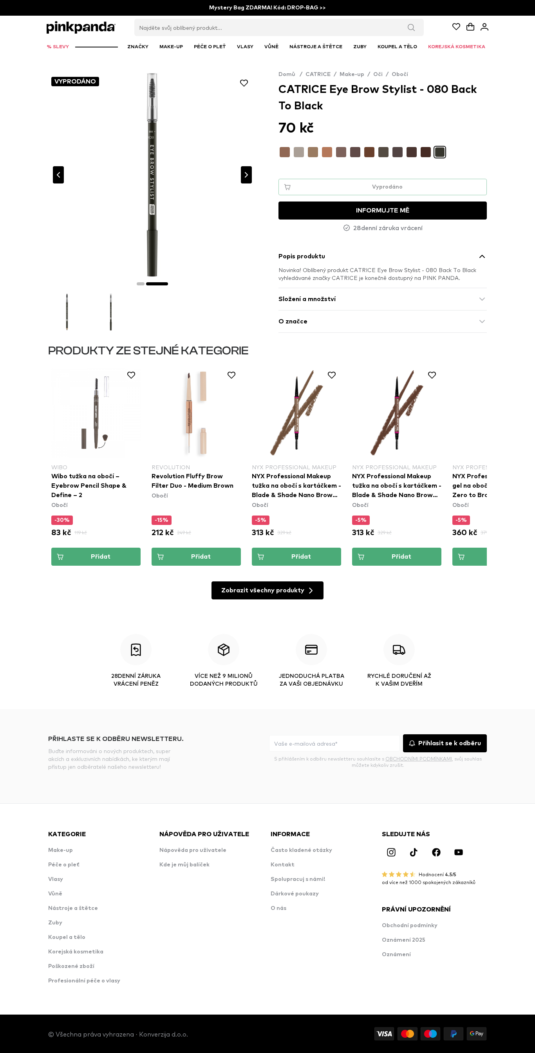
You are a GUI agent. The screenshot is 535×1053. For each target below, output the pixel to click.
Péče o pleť (64, 865)
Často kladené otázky (301, 850)
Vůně (55, 894)
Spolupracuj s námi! (298, 879)
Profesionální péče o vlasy (84, 981)
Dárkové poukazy (295, 894)
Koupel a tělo (66, 937)
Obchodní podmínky (409, 925)
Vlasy (55, 879)
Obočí (400, 74)
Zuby (55, 923)
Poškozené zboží (71, 966)
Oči (378, 74)
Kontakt (283, 865)
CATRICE (318, 74)
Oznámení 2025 (403, 940)
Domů (290, 74)
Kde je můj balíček (184, 865)
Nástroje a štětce (73, 908)
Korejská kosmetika (75, 952)
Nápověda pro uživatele (192, 850)
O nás (278, 908)
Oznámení (396, 954)
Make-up (352, 74)
